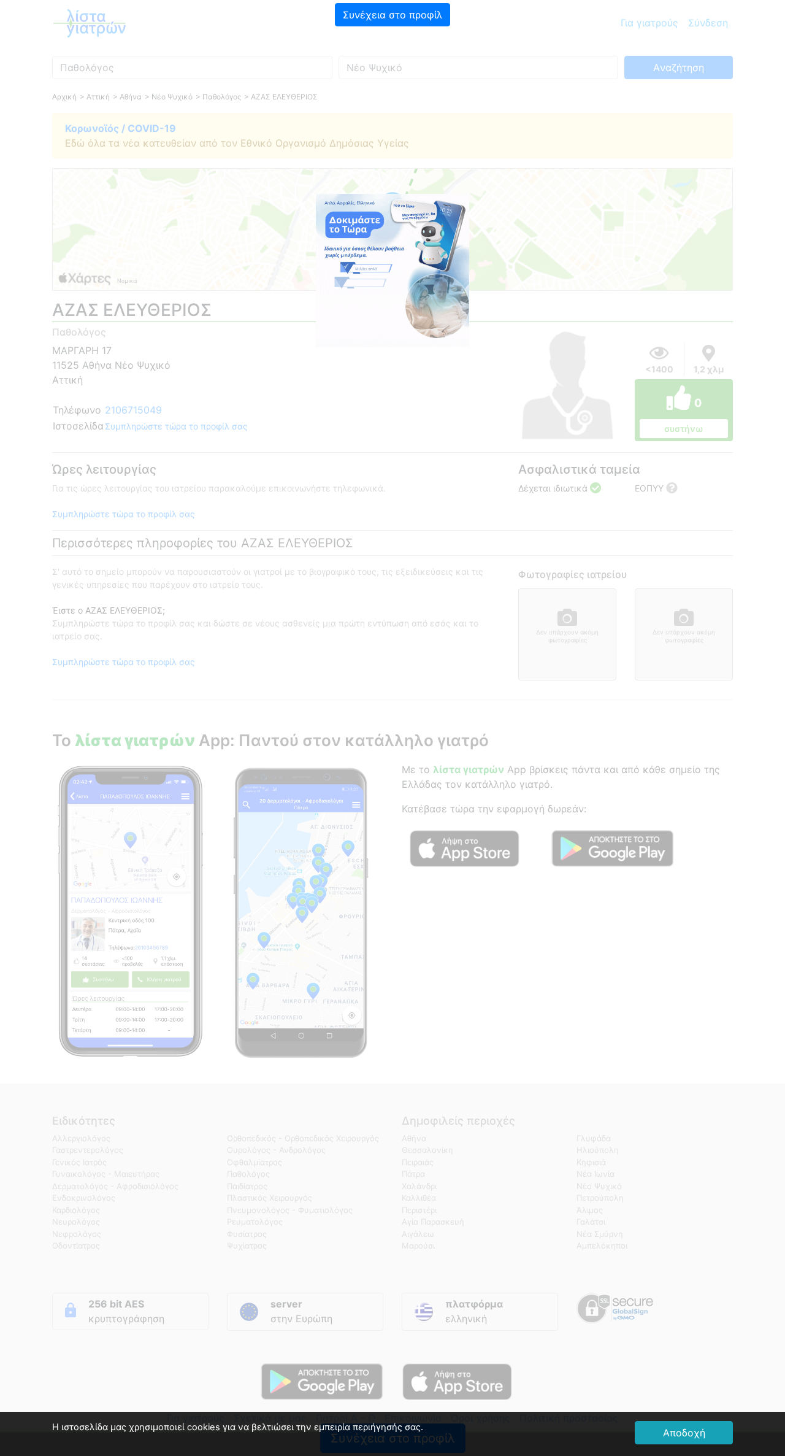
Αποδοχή (684, 1433)
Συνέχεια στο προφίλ (392, 15)
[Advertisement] (392, 113)
